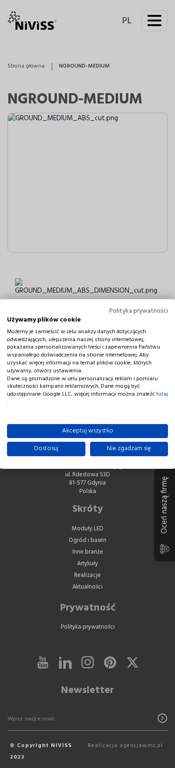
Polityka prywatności (138, 311)
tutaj (162, 394)
